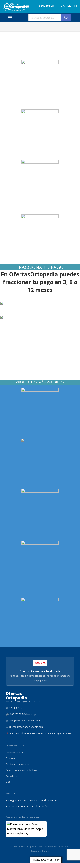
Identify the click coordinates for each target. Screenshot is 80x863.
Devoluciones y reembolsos (21, 770)
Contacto (11, 758)
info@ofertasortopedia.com (25, 720)
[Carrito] (75, 17)
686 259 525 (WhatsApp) (23, 714)
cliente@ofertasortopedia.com (26, 727)
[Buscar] (66, 17)
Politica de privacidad (18, 764)
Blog (8, 781)
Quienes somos (14, 752)
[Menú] (27, 6)
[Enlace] (15, 6)
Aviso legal (12, 776)
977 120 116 (15, 707)
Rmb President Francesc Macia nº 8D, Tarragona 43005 (40, 733)
